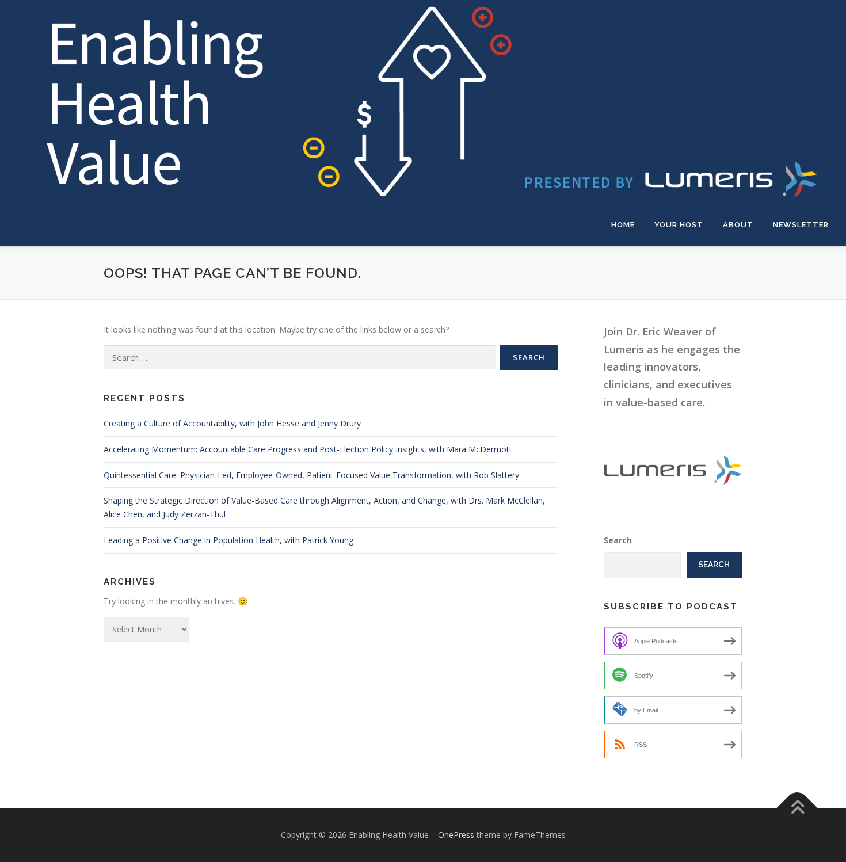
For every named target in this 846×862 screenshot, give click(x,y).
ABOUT (738, 224)
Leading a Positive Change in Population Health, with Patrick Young (228, 540)
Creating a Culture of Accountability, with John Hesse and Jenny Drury (232, 423)
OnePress (456, 834)
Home (623, 224)
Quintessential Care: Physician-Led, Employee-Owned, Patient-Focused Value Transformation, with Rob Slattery (311, 475)
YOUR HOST (678, 224)
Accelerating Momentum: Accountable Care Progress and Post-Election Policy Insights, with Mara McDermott (308, 449)
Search (618, 540)
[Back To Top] (797, 808)
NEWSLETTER (801, 224)
